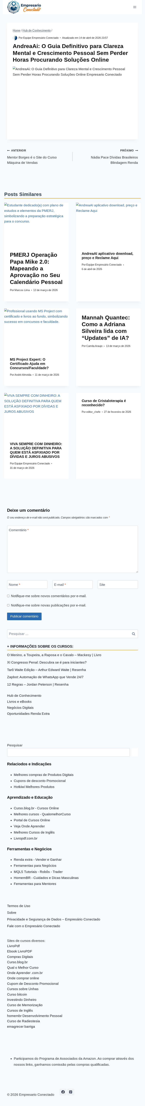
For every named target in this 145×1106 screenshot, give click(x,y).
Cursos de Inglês (20, 1010)
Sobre (11, 912)
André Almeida (22, 374)
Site (102, 584)
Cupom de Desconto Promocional (33, 983)
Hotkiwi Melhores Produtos (34, 787)
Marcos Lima (22, 290)
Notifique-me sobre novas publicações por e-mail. (48, 605)
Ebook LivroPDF (19, 951)
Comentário (19, 530)
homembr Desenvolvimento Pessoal (34, 1016)
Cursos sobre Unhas (23, 989)
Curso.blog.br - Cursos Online (36, 808)
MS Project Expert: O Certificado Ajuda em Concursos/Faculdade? (29, 363)
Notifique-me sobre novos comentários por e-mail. (48, 596)
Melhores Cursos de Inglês (34, 832)
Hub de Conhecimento (24, 695)
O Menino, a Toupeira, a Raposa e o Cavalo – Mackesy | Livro (54, 655)
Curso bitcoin (17, 994)
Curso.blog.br (17, 962)
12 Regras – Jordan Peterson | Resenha (38, 684)
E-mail (60, 584)
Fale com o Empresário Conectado (33, 926)
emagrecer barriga (21, 1026)
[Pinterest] (70, 1092)
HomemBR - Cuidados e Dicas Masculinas (46, 878)
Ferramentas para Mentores (35, 884)
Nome (14, 584)
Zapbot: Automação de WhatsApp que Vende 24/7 (45, 677)
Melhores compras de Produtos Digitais (44, 775)
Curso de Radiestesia (23, 1021)
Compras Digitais (20, 957)
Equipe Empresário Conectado (41, 37)
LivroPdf (13, 946)
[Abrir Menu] (134, 7)
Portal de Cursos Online (32, 820)
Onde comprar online (23, 978)
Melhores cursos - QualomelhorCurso (42, 814)
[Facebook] (63, 1092)
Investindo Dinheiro (21, 1000)
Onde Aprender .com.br (25, 973)
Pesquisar (14, 745)
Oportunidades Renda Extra (28, 713)
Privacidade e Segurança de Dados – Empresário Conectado (53, 919)
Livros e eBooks (19, 701)
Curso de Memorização (25, 1005)
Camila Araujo (94, 345)
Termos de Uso (18, 906)
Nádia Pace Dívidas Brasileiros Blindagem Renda (114, 157)
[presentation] (36, 224)
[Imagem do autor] (15, 38)
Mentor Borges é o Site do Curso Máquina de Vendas (32, 157)
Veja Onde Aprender (29, 826)
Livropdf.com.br (25, 838)
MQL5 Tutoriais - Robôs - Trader (38, 872)
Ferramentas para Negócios (35, 865)
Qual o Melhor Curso (23, 967)
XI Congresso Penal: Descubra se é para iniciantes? (47, 662)
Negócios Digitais (20, 707)
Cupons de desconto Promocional (40, 781)
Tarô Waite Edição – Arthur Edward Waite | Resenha (46, 670)
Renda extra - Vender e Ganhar (38, 859)
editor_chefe (93, 411)
